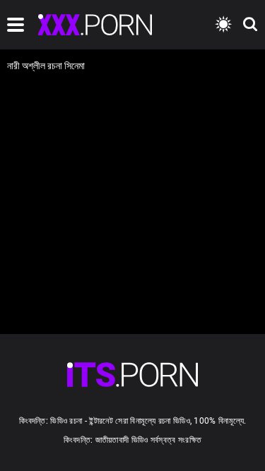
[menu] (15, 24)
